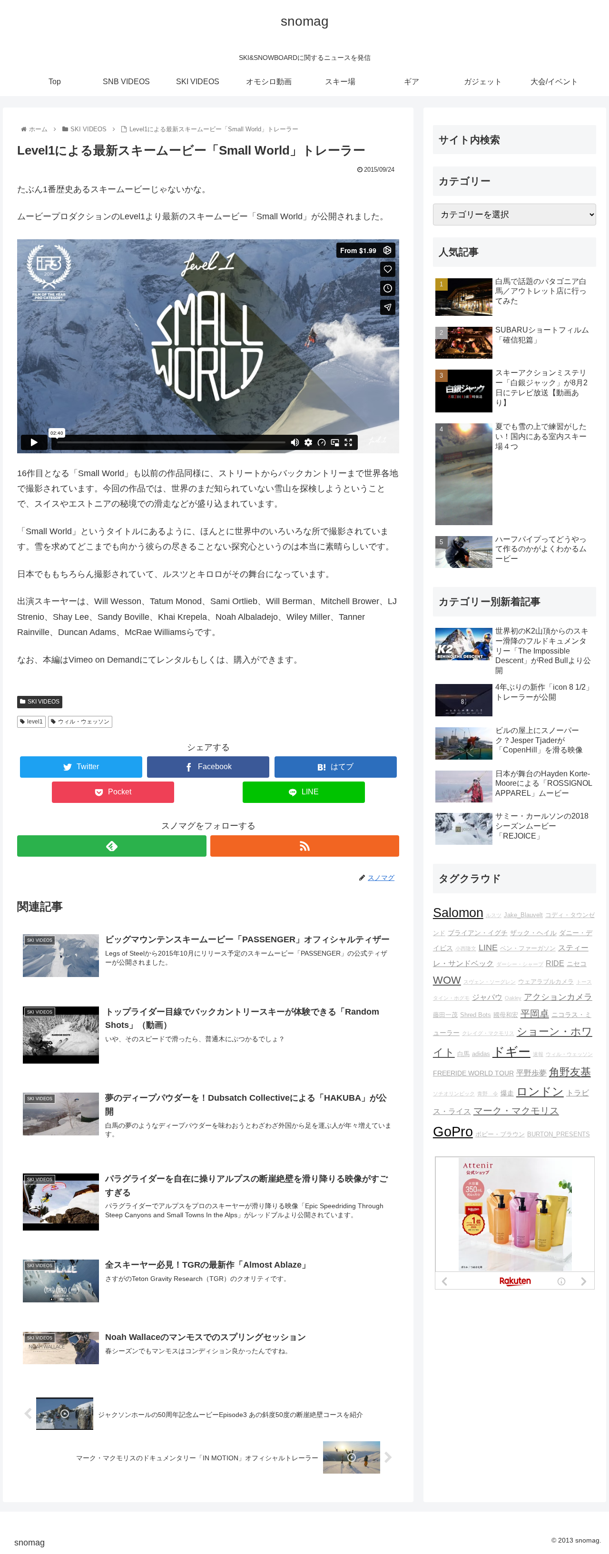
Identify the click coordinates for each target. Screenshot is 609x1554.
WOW (447, 980)
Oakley (513, 998)
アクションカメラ (558, 997)
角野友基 (570, 1072)
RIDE (555, 963)
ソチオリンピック (454, 1093)
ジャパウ (487, 997)
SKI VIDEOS (43, 701)
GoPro (453, 1131)
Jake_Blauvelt (523, 915)
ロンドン (540, 1091)
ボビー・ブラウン (500, 1134)
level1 (35, 721)
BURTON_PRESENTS (558, 1134)
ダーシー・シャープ (519, 964)
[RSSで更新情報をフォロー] (304, 846)
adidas (481, 1054)
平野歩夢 (531, 1072)
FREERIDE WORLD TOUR (473, 1073)
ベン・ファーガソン (528, 948)
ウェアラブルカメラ (546, 981)
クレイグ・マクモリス (488, 1033)
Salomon (458, 912)
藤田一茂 (445, 1015)
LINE (488, 947)
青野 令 (487, 1093)
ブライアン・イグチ (478, 933)
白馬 (463, 1054)
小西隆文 (465, 948)
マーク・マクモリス (516, 1110)
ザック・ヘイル (533, 933)
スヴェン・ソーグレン (489, 982)
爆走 (507, 1093)
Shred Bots (475, 1015)
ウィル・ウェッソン (83, 721)
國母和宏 (505, 1015)
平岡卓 (535, 1013)
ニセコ (577, 964)
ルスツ (493, 915)
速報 (538, 1054)
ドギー (511, 1051)
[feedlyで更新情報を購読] (111, 846)
